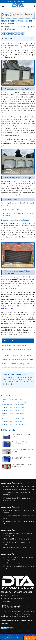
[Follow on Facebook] (2, 606)
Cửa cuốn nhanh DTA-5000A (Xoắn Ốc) (13, 410)
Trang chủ (5, 14)
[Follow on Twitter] (11, 606)
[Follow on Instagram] (5, 606)
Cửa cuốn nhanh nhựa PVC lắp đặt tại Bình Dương (22, 465)
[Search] (34, 6)
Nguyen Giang (24, 27)
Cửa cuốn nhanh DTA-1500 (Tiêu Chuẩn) (13, 399)
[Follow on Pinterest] (15, 606)
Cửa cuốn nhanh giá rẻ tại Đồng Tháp (14, 345)
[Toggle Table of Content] (31, 38)
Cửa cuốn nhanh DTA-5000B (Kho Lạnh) (13, 413)
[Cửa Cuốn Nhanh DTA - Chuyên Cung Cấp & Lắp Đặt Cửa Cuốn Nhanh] (18, 6)
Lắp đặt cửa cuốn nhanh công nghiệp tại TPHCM (17, 359)
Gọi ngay (31, 638)
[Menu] (2, 5)
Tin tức (12, 14)
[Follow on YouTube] (18, 606)
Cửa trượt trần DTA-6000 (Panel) (11, 416)
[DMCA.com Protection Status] (7, 627)
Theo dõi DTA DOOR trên (9, 33)
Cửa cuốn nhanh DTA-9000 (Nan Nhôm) (14, 424)
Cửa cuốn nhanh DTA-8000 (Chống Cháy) (14, 421)
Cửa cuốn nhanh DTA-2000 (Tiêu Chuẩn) (14, 402)
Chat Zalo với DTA (13, 638)
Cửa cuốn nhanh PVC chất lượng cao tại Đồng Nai (21, 442)
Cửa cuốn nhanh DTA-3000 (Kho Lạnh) (13, 404)
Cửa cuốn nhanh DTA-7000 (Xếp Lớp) (13, 419)
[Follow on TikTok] (8, 606)
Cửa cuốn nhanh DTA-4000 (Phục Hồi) (13, 407)
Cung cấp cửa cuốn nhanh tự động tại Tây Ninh (17, 355)
